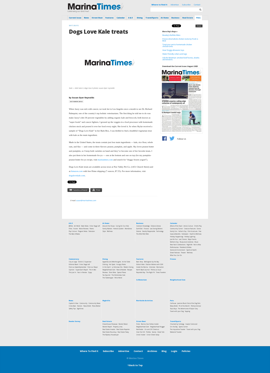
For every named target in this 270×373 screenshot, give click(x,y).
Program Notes (82, 231)
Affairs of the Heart (176, 226)
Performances (174, 247)
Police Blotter (96, 306)
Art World (77, 226)
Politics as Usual (156, 270)
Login (174, 351)
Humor (75, 229)
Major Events (192, 239)
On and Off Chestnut (151, 329)
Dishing (105, 264)
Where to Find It (159, 4)
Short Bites (112, 272)
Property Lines (117, 327)
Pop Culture (73, 231)
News (86, 18)
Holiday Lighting (189, 237)
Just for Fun (174, 239)
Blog (164, 351)
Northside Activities (144, 301)
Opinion (71, 270)
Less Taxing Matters (156, 229)
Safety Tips (72, 309)
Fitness (173, 259)
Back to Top (135, 365)
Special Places (121, 272)
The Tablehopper (108, 278)
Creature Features (190, 229)
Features (109, 18)
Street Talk (160, 332)
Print (199, 26)
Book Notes (84, 226)
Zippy (90, 272)
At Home (165, 18)
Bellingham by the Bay (151, 262)
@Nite (71, 226)
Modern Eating (128, 267)
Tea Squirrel (106, 275)
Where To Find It (89, 351)
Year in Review (82, 272)
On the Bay (174, 327)
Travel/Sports (152, 18)
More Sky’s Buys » (169, 31)
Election (79, 306)
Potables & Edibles (185, 247)
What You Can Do (176, 255)
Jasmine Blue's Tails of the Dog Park (188, 303)
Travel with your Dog (177, 311)
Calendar (121, 18)
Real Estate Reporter (123, 329)
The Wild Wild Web (142, 234)
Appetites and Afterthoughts (112, 262)
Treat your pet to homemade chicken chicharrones (177, 45)
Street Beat (97, 18)
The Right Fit (150, 272)
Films (70, 229)
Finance (146, 229)
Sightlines (80, 309)
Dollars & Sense (156, 226)
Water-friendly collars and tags (174, 54)
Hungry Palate (121, 264)
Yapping (187, 311)
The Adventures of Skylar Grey (188, 309)
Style (104, 231)
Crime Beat (72, 306)
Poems (92, 229)
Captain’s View (73, 303)
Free (200, 231)
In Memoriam (141, 280)
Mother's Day (174, 242)
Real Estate (187, 18)
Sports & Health (191, 250)
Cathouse (173, 303)
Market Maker (123, 324)
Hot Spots (112, 264)
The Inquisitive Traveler (177, 329)
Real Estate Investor (109, 329)
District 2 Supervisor (84, 262)
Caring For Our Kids (122, 226)
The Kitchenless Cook (118, 275)
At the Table (126, 262)
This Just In (72, 272)
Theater (183, 253)
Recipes (129, 270)
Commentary (74, 259)
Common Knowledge (143, 226)
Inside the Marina (142, 267)
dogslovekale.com (77, 175)
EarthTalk (139, 229)
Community (83, 303)
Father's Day (182, 231)
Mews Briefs (174, 306)
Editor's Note (140, 264)
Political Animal (196, 306)
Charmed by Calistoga (177, 324)
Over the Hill (140, 332)
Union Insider (140, 335)
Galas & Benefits (175, 234)
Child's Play (198, 226)
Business (175, 18)
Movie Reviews (83, 229)
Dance (199, 229)
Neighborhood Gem (109, 270)
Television (91, 231)
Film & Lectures (192, 231)
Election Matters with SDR (154, 264)
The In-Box (92, 270)
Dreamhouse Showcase (110, 324)
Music (196, 242)
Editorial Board (73, 264)
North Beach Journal (143, 270)
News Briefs (87, 306)
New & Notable (121, 270)
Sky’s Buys (173, 309)
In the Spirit (107, 267)
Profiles (148, 332)
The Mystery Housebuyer (111, 335)
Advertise (175, 4)
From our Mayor (92, 267)
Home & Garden (118, 229)
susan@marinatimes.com (86, 200)
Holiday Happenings (176, 237)
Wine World (118, 278)
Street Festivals (175, 253)
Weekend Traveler (176, 332)
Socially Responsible (148, 231)
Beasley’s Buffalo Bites (171, 35)
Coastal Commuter (191, 324)
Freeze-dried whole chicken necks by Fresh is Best (180, 40)
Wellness (109, 231)
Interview (152, 267)
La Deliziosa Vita (117, 267)
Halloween (185, 234)
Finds (138, 324)
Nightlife (189, 245)
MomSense (128, 229)
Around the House (109, 226)
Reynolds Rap (140, 272)
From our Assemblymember (77, 267)
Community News (94, 303)
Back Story (139, 262)
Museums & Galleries (186, 242)
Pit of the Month (184, 306)
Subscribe (186, 4)
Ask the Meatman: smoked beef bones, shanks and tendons (180, 58)
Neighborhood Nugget (157, 327)
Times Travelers (161, 272)
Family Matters (107, 229)
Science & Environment (177, 250)
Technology (159, 231)
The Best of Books (74, 234)
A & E (130, 18)
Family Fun (173, 231)
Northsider (139, 329)
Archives (152, 351)
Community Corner (176, 229)
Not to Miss (197, 245)
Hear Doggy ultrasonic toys (173, 50)
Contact (197, 4)
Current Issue (75, 18)
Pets (198, 18)
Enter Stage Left (95, 226)
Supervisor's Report (82, 270)
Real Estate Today (123, 332)
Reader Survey (74, 321)
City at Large (73, 262)
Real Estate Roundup (109, 332)
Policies (186, 351)
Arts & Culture (188, 226)
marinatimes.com (105, 160)
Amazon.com (77, 171)
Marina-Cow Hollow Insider (150, 324)
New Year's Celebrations (177, 245)
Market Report (107, 327)
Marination (160, 267)
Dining (140, 18)
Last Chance (183, 239)
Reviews (105, 272)
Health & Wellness (195, 234)
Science (138, 231)
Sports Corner (183, 327)
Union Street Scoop (153, 335)
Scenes (154, 332)
